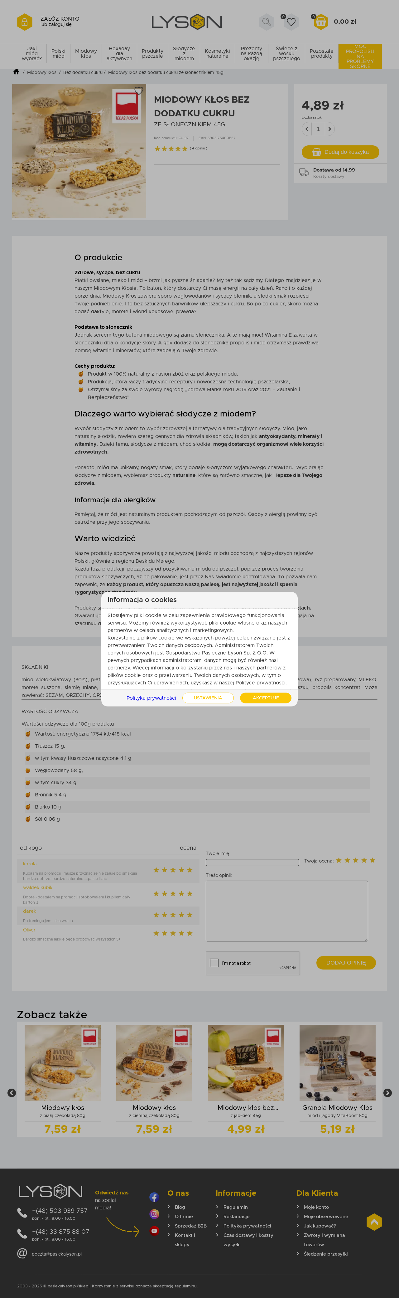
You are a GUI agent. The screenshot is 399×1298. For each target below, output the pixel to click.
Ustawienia (208, 698)
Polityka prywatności (151, 697)
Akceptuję (266, 698)
